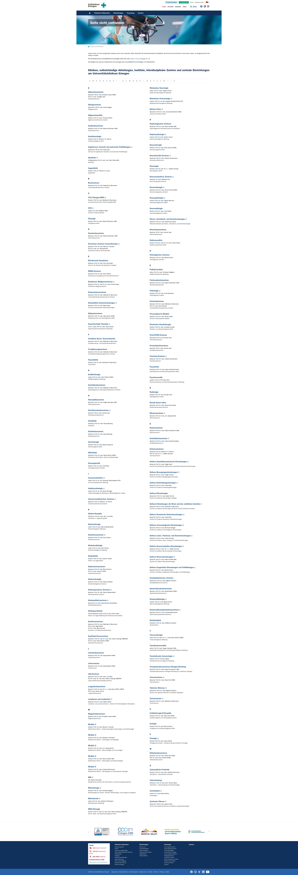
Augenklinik (93, 168)
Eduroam (166, 864)
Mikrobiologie (93, 788)
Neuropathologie (156, 198)
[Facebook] (191, 872)
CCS (90, 208)
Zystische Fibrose (157, 801)
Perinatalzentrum (157, 301)
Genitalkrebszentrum (96, 385)
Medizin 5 (92, 767)
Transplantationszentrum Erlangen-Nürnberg (168, 667)
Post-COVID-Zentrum (158, 335)
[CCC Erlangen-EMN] (101, 832)
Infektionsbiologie (95, 488)
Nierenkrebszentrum (158, 230)
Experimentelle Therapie (98, 324)
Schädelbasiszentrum (158, 438)
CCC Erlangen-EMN (96, 197)
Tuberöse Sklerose (157, 688)
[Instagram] (195, 872)
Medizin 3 (92, 745)
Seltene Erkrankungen (159, 493)
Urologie (153, 724)
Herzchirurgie (93, 442)
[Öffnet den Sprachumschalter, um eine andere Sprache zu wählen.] (207, 2)
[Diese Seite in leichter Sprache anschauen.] (201, 7)
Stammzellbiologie (157, 599)
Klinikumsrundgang (119, 864)
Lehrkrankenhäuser (169, 862)
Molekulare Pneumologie (160, 98)
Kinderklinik (93, 556)
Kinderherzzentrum (95, 535)
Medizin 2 (92, 735)
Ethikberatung (118, 854)
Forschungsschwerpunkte (170, 848)
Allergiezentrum (94, 105)
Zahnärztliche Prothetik (159, 770)
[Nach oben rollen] (295, 872)
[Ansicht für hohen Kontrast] (205, 6)
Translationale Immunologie (161, 656)
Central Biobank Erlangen (170, 852)
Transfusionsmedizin (158, 645)
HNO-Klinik (92, 453)
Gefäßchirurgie (94, 374)
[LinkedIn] (203, 872)
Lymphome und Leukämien (99, 699)
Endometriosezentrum (97, 292)
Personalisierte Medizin (159, 314)
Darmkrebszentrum (96, 233)
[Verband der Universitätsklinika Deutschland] (172, 832)
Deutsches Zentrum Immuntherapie (103, 244)
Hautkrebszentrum (95, 431)
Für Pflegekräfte (183, 2)
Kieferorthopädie (95, 514)
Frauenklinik (93, 360)
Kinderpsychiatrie (95, 611)
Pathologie (154, 291)
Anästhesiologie (94, 136)
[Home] (90, 13)
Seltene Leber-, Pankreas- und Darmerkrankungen (170, 536)
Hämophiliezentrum (96, 400)
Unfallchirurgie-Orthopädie (160, 713)
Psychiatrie (154, 367)
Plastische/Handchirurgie (160, 324)
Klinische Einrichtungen (169, 861)
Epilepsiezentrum (95, 313)
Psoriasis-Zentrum (157, 356)
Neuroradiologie (156, 208)
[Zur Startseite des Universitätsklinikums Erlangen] (97, 5)
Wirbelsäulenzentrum (158, 753)
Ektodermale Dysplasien (98, 260)
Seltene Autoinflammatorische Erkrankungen (168, 461)
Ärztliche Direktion (144, 850)
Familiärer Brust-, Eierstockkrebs (101, 339)
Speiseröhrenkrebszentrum (161, 588)
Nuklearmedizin (156, 240)
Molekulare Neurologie (159, 88)
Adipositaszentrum (95, 92)
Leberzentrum (93, 663)
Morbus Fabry (155, 109)
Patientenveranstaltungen (121, 857)
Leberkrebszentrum (96, 653)
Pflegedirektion (143, 854)
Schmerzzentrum (156, 449)
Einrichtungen (144, 844)
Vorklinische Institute (169, 857)
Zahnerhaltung (156, 780)
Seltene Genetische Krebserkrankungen (166, 514)
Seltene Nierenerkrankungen (161, 557)
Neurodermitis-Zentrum (159, 155)
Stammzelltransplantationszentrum (164, 610)
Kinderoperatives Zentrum (99, 590)
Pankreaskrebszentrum (159, 280)
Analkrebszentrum (95, 126)
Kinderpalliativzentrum (97, 600)
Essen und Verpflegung (120, 861)
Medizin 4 (92, 756)
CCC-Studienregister (169, 850)
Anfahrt (116, 848)
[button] (209, 831)
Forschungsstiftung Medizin (170, 854)
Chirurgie (92, 219)
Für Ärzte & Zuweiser (171, 2)
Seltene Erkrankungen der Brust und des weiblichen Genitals (175, 504)
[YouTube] (207, 872)
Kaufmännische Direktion (146, 852)
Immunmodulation (95, 478)
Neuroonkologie (156, 187)
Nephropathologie (157, 134)
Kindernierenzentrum (96, 566)
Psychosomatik (156, 377)
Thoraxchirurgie (156, 635)
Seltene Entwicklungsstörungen (163, 483)
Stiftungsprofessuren (169, 855)
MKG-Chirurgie (94, 809)
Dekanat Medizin (144, 855)
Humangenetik (94, 463)
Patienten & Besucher (122, 844)
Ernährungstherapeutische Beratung (123, 852)
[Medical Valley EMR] (125, 831)
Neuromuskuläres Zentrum (161, 177)
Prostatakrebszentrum (159, 346)
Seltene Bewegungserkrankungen (163, 472)
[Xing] (199, 872)
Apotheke (92, 158)
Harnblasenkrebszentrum (98, 410)
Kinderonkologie (94, 579)
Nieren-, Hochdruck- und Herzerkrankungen (167, 219)
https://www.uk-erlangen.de (139, 59)
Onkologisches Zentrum (159, 255)
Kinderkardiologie (95, 545)
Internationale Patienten (120, 862)
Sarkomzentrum (156, 428)
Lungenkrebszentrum (96, 686)
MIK (89, 777)
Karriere (191, 844)
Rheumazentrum (156, 413)
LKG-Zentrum (93, 674)
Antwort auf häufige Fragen (121, 850)
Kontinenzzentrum (95, 621)
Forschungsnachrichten (169, 847)
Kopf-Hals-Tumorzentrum (98, 636)
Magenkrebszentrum (96, 714)
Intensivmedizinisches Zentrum (101, 499)
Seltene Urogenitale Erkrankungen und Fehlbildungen (172, 567)
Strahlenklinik (155, 620)
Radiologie (154, 392)
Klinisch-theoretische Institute (171, 859)
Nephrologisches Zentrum (160, 124)
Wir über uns (143, 847)
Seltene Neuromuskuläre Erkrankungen (166, 546)
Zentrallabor (155, 791)
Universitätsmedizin (144, 848)
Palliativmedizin (156, 269)
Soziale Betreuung (119, 859)
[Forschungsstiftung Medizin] (196, 831)
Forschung (167, 844)
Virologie (153, 738)
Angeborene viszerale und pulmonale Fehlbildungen (109, 147)
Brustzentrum (93, 183)
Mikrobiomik (93, 798)
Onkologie (117, 855)
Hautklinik (92, 421)
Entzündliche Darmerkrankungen (101, 303)
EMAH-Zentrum (94, 271)
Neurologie (154, 166)
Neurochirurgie (156, 145)
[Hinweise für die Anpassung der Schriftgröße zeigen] (208, 6)
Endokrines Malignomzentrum (100, 282)
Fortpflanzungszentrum (97, 349)
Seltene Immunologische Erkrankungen (166, 525)
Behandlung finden (119, 847)
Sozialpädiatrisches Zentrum (161, 578)
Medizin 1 (92, 724)
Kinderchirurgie (94, 524)
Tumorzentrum (155, 698)
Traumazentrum (156, 677)
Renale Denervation (158, 402)
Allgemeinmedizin (95, 115)
